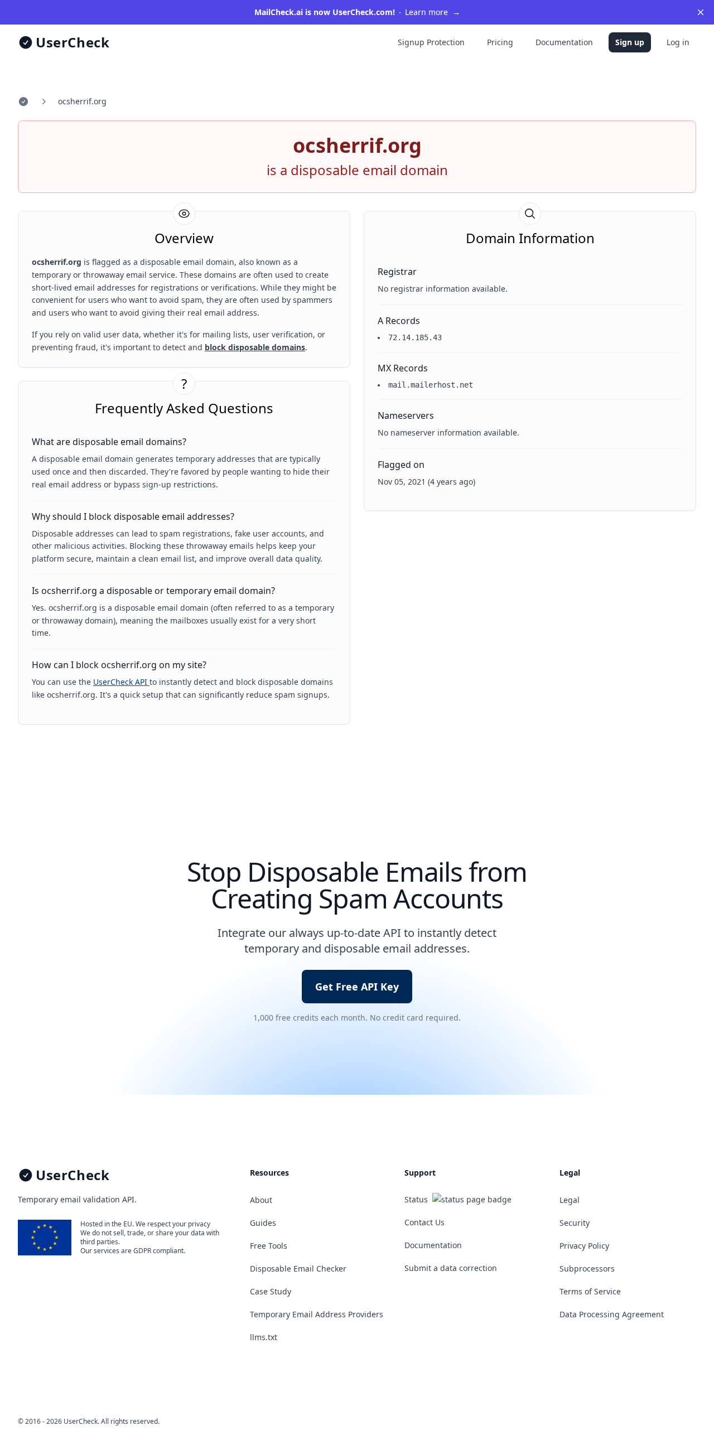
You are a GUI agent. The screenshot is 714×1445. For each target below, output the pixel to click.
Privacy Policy (584, 1245)
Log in (678, 42)
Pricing (500, 42)
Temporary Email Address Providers (316, 1314)
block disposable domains (255, 347)
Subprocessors (587, 1268)
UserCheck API (121, 681)
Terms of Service (590, 1291)
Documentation (564, 42)
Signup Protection (431, 42)
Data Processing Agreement (611, 1314)
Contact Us (424, 1222)
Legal (569, 1200)
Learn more (357, 12)
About (261, 1200)
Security (574, 1222)
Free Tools (268, 1245)
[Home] (23, 101)
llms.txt (263, 1337)
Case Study (270, 1291)
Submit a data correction (450, 1268)
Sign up (629, 42)
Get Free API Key (357, 986)
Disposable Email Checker (298, 1268)
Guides (263, 1222)
